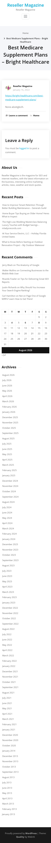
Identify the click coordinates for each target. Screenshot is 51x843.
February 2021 (9, 724)
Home (26, 33)
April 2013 (7, 798)
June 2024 (7, 512)
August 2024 (8, 502)
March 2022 (8, 655)
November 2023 (10, 549)
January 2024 (8, 539)
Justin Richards (9, 287)
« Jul (4, 354)
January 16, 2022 (21, 89)
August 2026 (8, 375)
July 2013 (6, 782)
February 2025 (9, 470)
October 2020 (9, 745)
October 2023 (9, 554)
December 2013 (10, 756)
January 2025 (8, 475)
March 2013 (8, 803)
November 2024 (10, 486)
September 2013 (10, 771)
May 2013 (7, 793)
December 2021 (10, 671)
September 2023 (10, 560)
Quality (20, 836)
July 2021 (6, 697)
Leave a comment (18, 115)
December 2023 (10, 544)
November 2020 (10, 740)
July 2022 (6, 634)
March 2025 (8, 464)
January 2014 (8, 750)
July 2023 (6, 570)
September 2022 (10, 623)
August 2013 (8, 777)
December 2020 (10, 734)
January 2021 (8, 729)
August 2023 (8, 565)
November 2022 (10, 613)
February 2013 (9, 809)
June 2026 (7, 385)
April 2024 (7, 523)
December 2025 (10, 417)
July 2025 (6, 443)
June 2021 (7, 703)
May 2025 (7, 454)
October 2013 (9, 766)
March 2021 (8, 719)
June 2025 (7, 449)
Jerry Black (7, 265)
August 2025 (8, 438)
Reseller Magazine (25, 5)
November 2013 (10, 761)
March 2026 (8, 401)
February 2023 (9, 597)
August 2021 (8, 692)
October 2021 (9, 682)
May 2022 (7, 644)
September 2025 (10, 433)
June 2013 (7, 787)
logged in (24, 148)
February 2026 (9, 406)
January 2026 (8, 411)
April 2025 (7, 459)
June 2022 (7, 639)
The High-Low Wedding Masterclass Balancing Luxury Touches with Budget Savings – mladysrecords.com (24, 225)
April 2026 (7, 396)
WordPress (31, 833)
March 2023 (8, 592)
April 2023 (7, 586)
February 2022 (9, 660)
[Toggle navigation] (25, 16)
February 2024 (9, 533)
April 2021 (7, 713)
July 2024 (6, 507)
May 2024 (7, 517)
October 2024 (9, 491)
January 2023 (8, 602)
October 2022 (9, 618)
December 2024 (10, 480)
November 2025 (10, 422)
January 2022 (8, 666)
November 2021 (10, 676)
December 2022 (10, 607)
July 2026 (6, 380)
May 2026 (7, 390)
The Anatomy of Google (27, 265)
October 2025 (9, 427)
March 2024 (8, 528)
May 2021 (7, 708)
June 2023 (7, 576)
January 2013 (8, 814)
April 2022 (7, 650)
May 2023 (7, 581)
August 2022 (8, 629)
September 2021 (10, 687)
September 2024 (10, 496)
